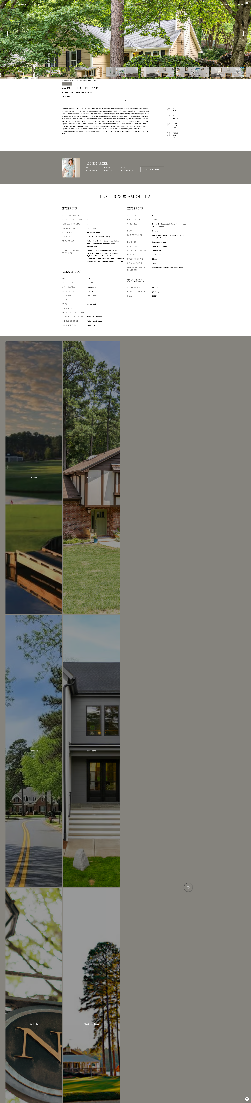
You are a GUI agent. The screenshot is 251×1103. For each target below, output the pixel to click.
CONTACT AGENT (152, 169)
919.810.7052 (109, 170)
